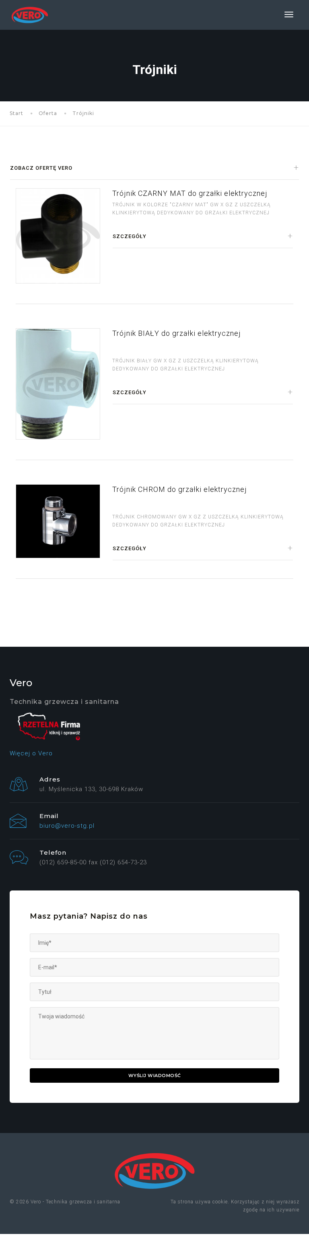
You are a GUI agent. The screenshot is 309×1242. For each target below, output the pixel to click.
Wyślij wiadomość (154, 1075)
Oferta (48, 113)
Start (16, 113)
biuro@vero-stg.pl (67, 825)
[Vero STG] (30, 15)
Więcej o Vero (31, 753)
